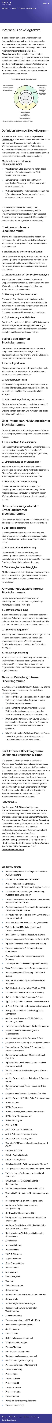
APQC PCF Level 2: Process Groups (21, 1134)
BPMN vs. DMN (12, 1102)
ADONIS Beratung (13, 1315)
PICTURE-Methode (13, 1254)
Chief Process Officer (14, 1263)
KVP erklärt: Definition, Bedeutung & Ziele (23, 997)
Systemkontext (11, 1290)
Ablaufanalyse (11, 1272)
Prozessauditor (12, 1267)
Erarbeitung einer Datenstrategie (20, 1303)
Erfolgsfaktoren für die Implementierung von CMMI (27, 1168)
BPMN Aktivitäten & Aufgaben (18, 1116)
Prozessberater (12, 1396)
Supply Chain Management (17, 1351)
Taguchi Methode (13, 1258)
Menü (45, 3)
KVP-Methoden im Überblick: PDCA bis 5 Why (25, 988)
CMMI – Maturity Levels (15, 1159)
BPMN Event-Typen (13, 1120)
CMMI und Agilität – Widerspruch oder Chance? (26, 1164)
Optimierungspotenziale (28, 325)
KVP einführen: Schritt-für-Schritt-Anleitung (24, 992)
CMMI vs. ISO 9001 (13, 1150)
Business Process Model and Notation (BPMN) (25, 1294)
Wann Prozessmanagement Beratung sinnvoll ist (26, 968)
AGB (10, 1417)
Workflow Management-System (19, 1324)
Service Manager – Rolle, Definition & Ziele (24, 1038)
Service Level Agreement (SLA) (19, 1360)
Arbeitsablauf (11, 1241)
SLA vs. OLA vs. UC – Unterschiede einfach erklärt (27, 1006)
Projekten (18, 64)
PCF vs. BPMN (11, 1125)
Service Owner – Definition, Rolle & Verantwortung (27, 1098)
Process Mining (12, 1249)
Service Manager (13, 1329)
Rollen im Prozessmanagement (19, 1338)
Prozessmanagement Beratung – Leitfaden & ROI (27, 939)
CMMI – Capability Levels (16, 1155)
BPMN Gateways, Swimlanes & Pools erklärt (24, 1111)
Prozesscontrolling (13, 1369)
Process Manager (13, 1347)
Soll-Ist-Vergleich (12, 1276)
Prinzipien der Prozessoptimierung (20, 1401)
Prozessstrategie (12, 1378)
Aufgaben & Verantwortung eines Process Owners (27, 1042)
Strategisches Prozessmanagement (21, 1356)
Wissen (14, 8)
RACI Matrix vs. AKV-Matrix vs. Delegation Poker (26, 922)
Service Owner (12, 1333)
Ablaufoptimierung (13, 1245)
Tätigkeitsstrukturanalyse (16, 1342)
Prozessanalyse (12, 1383)
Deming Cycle (11, 1299)
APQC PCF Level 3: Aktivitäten (18, 1129)
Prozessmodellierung (14, 1405)
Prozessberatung (13, 1392)
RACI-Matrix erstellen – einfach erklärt (22, 879)
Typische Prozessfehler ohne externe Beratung (25, 943)
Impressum (18, 1417)
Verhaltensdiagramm (14, 1285)
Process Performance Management (21, 1365)
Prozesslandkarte (13, 1387)
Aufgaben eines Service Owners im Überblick (25, 1093)
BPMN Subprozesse (14, 1107)
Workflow (9, 1281)
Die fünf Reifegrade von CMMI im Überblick (24, 1188)
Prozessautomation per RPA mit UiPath (22, 1320)
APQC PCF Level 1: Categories (18, 1138)
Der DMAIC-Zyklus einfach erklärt (20, 1213)
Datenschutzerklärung (31, 1417)
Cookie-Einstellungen (9, 1420)
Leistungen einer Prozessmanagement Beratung (26, 963)
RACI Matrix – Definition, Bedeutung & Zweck (25, 935)
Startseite (5, 8)
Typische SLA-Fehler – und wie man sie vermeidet (27, 1001)
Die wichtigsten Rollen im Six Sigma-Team (24, 1201)
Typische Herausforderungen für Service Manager (27, 1026)
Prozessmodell (12, 1374)
